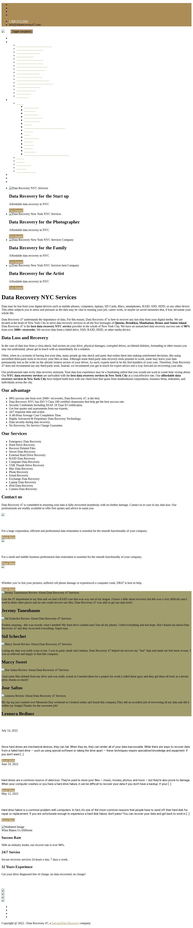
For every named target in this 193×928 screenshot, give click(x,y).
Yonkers (29, 143)
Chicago (22, 167)
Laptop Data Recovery (30, 58)
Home (13, 38)
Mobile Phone (25, 55)
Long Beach (31, 137)
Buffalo (28, 140)
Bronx (28, 123)
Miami (20, 160)
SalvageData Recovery (65, 923)
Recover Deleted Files (30, 62)
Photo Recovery (26, 89)
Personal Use (15, 575)
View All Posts (10, 823)
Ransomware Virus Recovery (34, 45)
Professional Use (19, 548)
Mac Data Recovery (29, 85)
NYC (20, 103)
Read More (8, 537)
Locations (15, 99)
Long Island (31, 106)
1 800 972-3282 (18, 21)
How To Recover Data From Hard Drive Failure (48, 801)
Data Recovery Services (25, 42)
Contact (14, 181)
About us (15, 178)
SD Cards (22, 96)
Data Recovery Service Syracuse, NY (46, 154)
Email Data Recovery (29, 75)
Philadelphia (24, 164)
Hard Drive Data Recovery (33, 79)
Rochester (30, 150)
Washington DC (26, 171)
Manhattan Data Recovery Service (44, 126)
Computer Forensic (28, 72)
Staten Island (31, 120)
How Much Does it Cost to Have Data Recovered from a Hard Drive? (68, 738)
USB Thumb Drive (28, 52)
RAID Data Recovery (30, 48)
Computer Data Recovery (32, 65)
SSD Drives (24, 92)
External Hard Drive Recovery (35, 82)
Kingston (29, 109)
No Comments (27, 730)
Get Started (16, 210)
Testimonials (17, 174)
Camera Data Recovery (30, 69)
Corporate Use (16, 522)
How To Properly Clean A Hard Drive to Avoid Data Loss (57, 772)
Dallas (20, 157)
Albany (28, 147)
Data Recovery (33, 116)
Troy (27, 133)
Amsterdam (31, 113)
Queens (28, 130)
